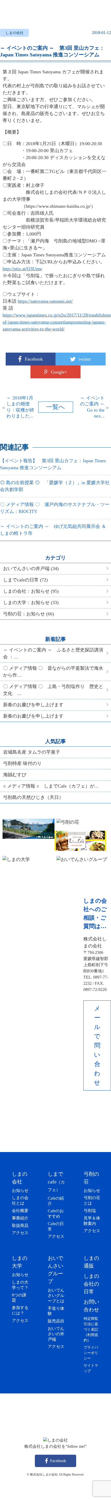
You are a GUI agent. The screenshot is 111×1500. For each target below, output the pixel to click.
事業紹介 (20, 1218)
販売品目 (56, 1321)
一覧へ (55, 407)
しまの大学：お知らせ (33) (31, 602)
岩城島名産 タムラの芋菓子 (31, 752)
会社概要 (20, 1210)
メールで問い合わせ (97, 1045)
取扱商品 (20, 1225)
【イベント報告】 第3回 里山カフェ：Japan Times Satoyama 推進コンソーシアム (53, 464)
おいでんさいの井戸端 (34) (31, 568)
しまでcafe (56, 1181)
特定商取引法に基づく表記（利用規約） (91, 1329)
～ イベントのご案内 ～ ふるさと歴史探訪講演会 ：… (53, 653)
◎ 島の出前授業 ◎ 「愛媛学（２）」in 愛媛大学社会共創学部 (55, 486)
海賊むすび (14, 774)
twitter (85, 359)
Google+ (59, 371)
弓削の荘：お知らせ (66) (28, 613)
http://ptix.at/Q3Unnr (22, 268)
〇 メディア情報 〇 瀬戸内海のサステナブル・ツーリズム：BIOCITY (54, 508)
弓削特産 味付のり (22, 763)
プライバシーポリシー (91, 1353)
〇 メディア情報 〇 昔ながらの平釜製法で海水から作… (53, 672)
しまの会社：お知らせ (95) (31, 591)
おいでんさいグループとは (56, 1295)
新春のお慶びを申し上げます (33, 704)
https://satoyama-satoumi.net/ (45, 301)
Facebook (34, 359)
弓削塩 (90, 1210)
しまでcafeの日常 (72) (25, 579)
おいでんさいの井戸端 (56, 1333)
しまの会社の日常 (91, 1283)
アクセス (20, 1233)
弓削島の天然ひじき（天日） (33, 797)
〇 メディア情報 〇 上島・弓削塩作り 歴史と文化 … (53, 690)
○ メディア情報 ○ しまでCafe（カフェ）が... (50, 786)
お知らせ (20, 1190)
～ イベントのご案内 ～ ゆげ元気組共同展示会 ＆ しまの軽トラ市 (53, 530)
